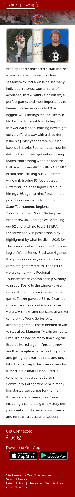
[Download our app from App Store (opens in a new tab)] (23, 455)
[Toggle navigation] (68, 4)
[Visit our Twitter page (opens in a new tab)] (13, 438)
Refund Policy (14, 483)
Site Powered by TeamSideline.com (28, 475)
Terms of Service (16, 479)
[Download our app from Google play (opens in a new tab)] (53, 455)
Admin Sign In (16, 487)
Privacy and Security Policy (47, 483)
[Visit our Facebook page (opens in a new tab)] (8, 437)
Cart (29, 5)
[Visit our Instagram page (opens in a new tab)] (20, 437)
